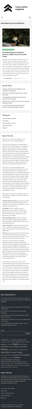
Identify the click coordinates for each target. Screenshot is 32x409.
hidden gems (23, 346)
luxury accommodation (6, 355)
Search (3, 330)
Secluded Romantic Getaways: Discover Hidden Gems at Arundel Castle (14, 54)
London (14, 352)
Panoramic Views (16, 361)
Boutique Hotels (21, 340)
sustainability (4, 365)
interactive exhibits (23, 349)
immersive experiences (13, 349)
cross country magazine (21, 8)
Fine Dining (5, 121)
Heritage (16, 346)
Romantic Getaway (5, 363)
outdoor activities (6, 361)
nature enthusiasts (6, 360)
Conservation (4, 341)
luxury (20, 352)
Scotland (12, 363)
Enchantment (8, 344)
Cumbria (27, 341)
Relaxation (24, 361)
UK (21, 365)
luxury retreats (11, 357)
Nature (17, 357)
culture (22, 341)
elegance (3, 344)
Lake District (6, 352)
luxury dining (4, 357)
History (4, 349)
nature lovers (16, 360)
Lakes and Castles (7, 125)
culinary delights (16, 341)
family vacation (23, 344)
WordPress (10, 406)
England (15, 344)
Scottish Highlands (19, 363)
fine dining (4, 346)
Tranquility (10, 365)
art (9, 340)
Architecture (4, 340)
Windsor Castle (8, 367)
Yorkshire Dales (14, 367)
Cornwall (9, 341)
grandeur (11, 346)
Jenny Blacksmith (8, 78)
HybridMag (18, 406)
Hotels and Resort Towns (8, 123)
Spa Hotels (26, 363)
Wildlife (2, 367)
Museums (4, 128)
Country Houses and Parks (8, 49)
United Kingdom (26, 365)
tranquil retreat (17, 365)
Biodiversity (14, 340)
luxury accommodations (21, 355)
